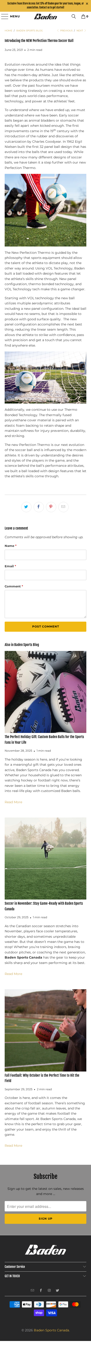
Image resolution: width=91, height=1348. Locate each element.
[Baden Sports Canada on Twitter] (57, 1291)
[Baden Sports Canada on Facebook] (41, 1291)
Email (10, 566)
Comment (14, 586)
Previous (66, 30)
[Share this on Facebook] (39, 507)
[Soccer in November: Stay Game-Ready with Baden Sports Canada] (46, 859)
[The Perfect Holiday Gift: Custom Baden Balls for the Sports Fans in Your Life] (46, 692)
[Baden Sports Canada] (45, 16)
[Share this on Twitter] (26, 507)
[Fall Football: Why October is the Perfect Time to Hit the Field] (46, 1030)
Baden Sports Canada (51, 1330)
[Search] (73, 16)
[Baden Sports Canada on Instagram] (49, 1291)
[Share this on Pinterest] (51, 507)
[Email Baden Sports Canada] (32, 1291)
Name (11, 546)
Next (80, 30)
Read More (13, 802)
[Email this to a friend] (63, 507)
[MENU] (2, 16)
